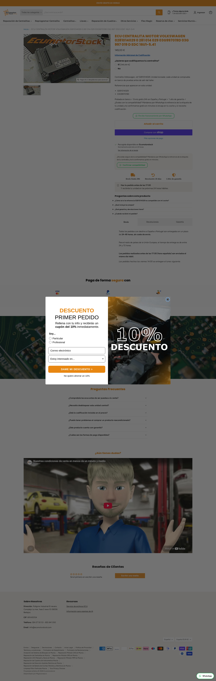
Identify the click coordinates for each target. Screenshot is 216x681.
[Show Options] (103, 359)
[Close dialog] (168, 299)
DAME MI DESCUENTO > (77, 369)
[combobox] (76, 359)
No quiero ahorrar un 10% (77, 376)
